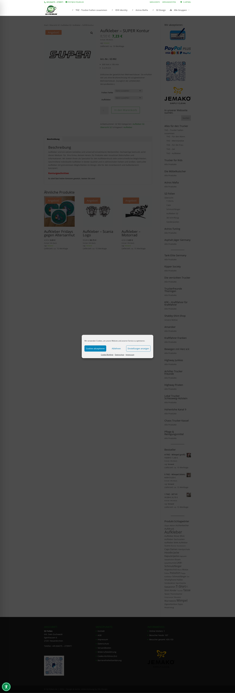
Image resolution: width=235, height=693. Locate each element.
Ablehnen (116, 348)
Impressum (130, 354)
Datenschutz (119, 354)
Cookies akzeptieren (95, 348)
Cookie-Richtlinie (107, 354)
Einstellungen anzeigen (138, 348)
